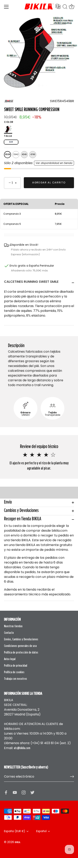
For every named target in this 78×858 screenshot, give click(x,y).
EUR (11, 141)
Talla (8, 136)
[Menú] (6, 6)
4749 (32, 154)
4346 (24, 154)
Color (8, 122)
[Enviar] (72, 777)
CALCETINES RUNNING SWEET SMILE (31, 281)
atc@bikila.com (22, 747)
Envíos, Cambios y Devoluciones (21, 639)
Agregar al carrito (49, 182)
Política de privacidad (15, 665)
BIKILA (17, 842)
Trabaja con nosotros (15, 678)
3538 (7, 154)
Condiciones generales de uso (20, 645)
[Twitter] (32, 792)
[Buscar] (65, 7)
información (31, 254)
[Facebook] (6, 792)
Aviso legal (9, 658)
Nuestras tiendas (13, 626)
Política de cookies (14, 672)
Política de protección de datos (21, 652)
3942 (16, 154)
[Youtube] (15, 792)
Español (41, 831)
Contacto (9, 632)
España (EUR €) (14, 831)
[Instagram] (24, 792)
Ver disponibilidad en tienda (54, 163)
